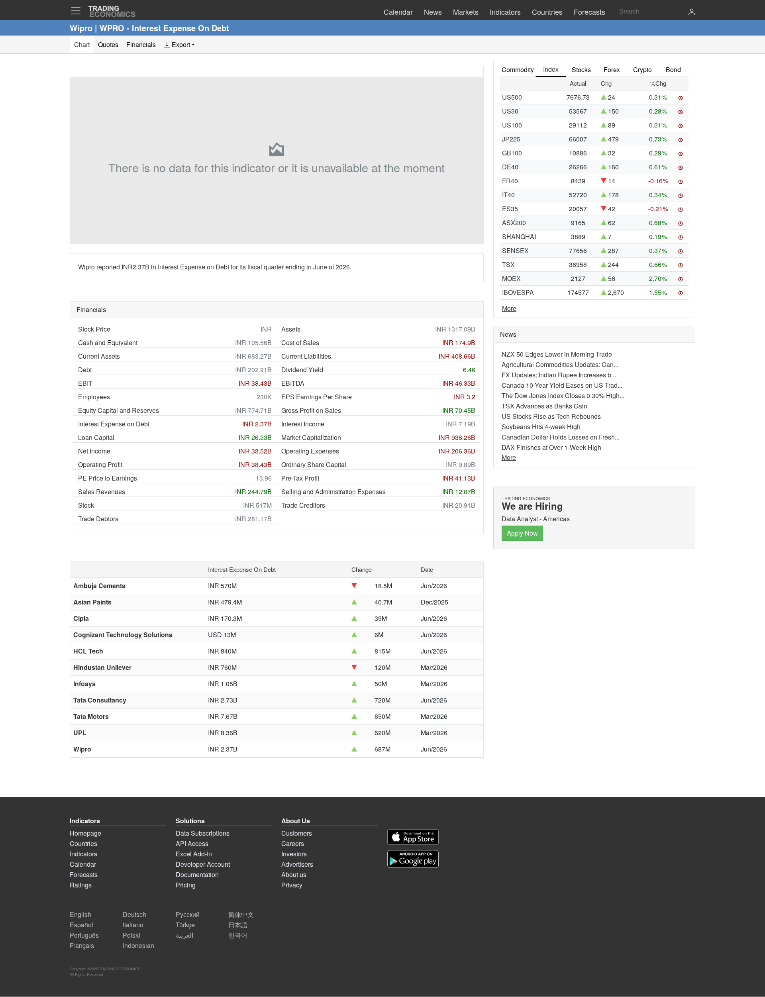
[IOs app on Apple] (413, 837)
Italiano (133, 924)
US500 (512, 97)
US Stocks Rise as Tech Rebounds (551, 416)
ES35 (510, 208)
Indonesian (138, 945)
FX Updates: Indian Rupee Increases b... (559, 374)
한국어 (237, 935)
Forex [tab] (612, 69)
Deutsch (134, 914)
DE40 (510, 166)
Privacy (291, 884)
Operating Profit (100, 464)
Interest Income (302, 423)
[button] (691, 12)
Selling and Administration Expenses (333, 491)
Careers (292, 843)
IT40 (508, 194)
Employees (94, 396)
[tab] (179, 44)
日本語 (237, 924)
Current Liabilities (306, 356)
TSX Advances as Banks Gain (544, 405)
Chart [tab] (82, 44)
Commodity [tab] (518, 69)
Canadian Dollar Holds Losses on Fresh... (561, 437)
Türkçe (185, 924)
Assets (290, 329)
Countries (83, 843)
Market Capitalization (311, 437)
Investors (294, 853)
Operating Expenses (310, 450)
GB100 (512, 152)
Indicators (83, 853)
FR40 (510, 180)
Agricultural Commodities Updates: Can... (560, 364)
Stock (86, 505)
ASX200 (514, 222)
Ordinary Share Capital (313, 464)
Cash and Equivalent (107, 342)
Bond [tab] (673, 69)
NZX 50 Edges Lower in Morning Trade (557, 354)
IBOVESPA (518, 292)
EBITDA (292, 383)
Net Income (94, 450)
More (509, 308)
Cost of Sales (300, 342)
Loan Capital (96, 437)
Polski (131, 935)
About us (293, 874)
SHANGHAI (519, 236)
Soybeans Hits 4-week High (541, 426)
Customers (296, 833)
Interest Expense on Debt (113, 423)
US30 (510, 111)
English (80, 914)
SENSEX (515, 250)
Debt (85, 369)
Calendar (83, 864)
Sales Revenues (101, 491)
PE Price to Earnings (107, 478)
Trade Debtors (98, 518)
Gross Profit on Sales (311, 410)
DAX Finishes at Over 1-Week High (551, 447)
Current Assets (99, 356)
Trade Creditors (303, 505)
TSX (508, 264)
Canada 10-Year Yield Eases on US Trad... (562, 385)
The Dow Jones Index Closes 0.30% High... (563, 395)
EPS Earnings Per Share (316, 396)
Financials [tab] (141, 44)
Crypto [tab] (642, 69)
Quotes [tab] (108, 44)
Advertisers (297, 864)
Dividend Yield (302, 369)
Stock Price (94, 329)
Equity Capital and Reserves (118, 410)
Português (84, 935)
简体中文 (241, 914)
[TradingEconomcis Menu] (78, 10)
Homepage (85, 833)
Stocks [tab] (581, 69)
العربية (184, 935)
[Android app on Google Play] (413, 859)
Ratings (81, 884)
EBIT (85, 383)
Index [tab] (551, 69)
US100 (512, 125)
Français (82, 945)
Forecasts (84, 874)
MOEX (511, 278)
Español (81, 924)
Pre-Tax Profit (300, 478)
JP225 (511, 138)
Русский (188, 914)
